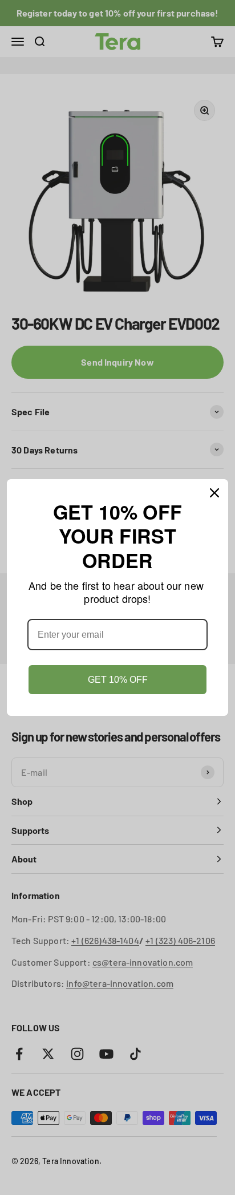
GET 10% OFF (118, 679)
